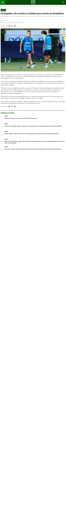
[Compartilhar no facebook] (12, 26)
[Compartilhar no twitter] (15, 26)
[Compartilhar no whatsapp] (9, 26)
